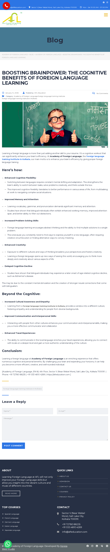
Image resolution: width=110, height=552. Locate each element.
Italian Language (11, 526)
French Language (11, 518)
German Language (12, 522)
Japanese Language (12, 530)
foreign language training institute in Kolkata (22, 389)
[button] (8, 544)
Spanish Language (12, 514)
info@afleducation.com (74, 532)
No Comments (102, 93)
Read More (11, 493)
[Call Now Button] (6, 5)
